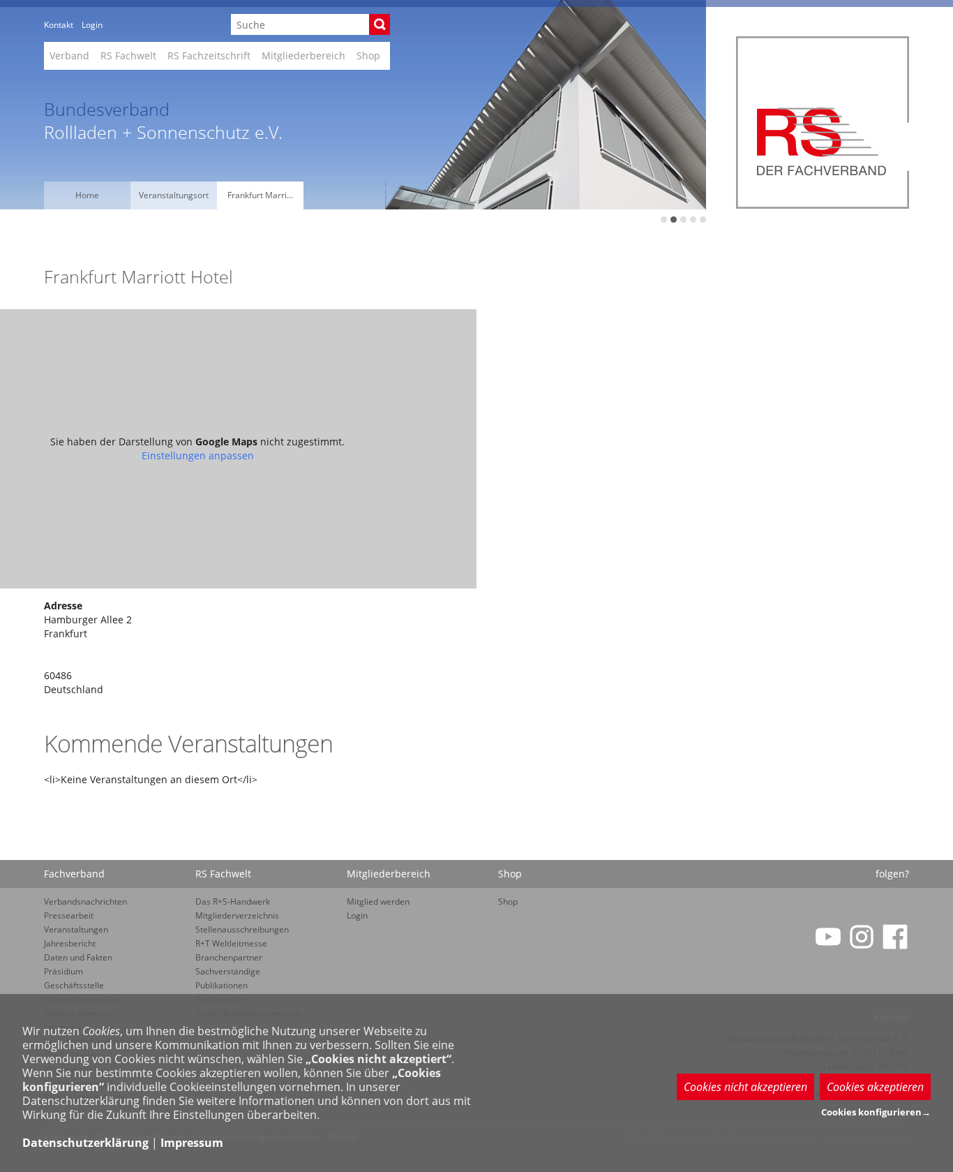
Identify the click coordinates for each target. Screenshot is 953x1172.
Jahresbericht (70, 943)
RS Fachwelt (128, 55)
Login (92, 25)
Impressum (191, 1142)
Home (87, 195)
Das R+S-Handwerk (232, 901)
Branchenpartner (228, 957)
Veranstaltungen (76, 929)
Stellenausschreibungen (242, 929)
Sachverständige (227, 971)
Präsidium (63, 971)
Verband (69, 55)
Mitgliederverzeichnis (237, 915)
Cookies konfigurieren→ (876, 1112)
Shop (368, 55)
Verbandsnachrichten (85, 901)
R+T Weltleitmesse (231, 943)
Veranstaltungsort (174, 195)
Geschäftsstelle (74, 985)
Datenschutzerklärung (85, 1142)
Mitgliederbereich (303, 55)
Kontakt (58, 25)
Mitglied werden (378, 901)
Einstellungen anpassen (198, 455)
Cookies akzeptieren (875, 1087)
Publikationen (221, 985)
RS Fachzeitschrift (208, 55)
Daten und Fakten (78, 957)
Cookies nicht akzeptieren (745, 1087)
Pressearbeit (68, 915)
